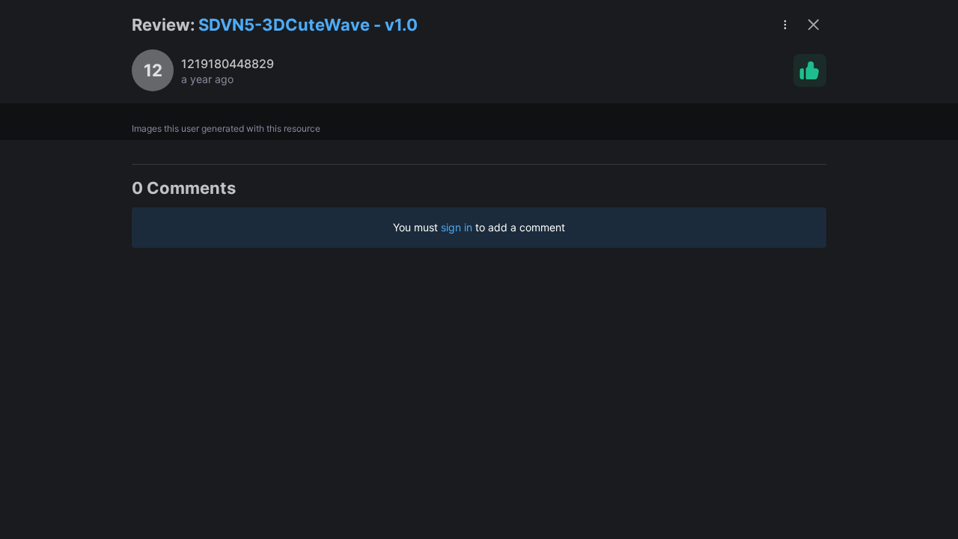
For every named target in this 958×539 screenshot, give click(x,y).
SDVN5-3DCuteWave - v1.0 (308, 24)
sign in (456, 227)
